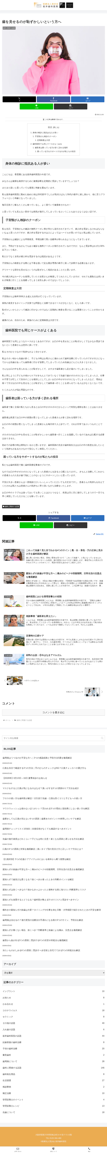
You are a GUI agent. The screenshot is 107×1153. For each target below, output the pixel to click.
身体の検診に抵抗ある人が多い (45, 133)
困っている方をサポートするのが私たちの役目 (56, 151)
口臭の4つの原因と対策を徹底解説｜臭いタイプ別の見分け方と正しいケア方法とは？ (43, 849)
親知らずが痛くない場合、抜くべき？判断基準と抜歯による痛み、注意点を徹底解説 (42, 930)
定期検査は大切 (43, 140)
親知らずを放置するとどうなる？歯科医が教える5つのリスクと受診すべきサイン (41, 900)
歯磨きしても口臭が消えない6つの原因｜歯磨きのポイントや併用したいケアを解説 (42, 819)
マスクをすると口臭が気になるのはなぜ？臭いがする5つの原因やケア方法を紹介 (41, 788)
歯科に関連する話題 (12, 506)
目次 (50, 127)
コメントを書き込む (53, 712)
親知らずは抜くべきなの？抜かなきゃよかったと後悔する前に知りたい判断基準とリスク (44, 890)
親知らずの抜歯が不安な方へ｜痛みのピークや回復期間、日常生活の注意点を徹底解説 (43, 869)
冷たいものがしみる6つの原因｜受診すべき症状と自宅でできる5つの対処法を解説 (41, 950)
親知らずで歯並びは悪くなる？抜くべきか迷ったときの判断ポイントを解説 (38, 879)
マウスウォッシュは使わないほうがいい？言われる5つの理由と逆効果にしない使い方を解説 (46, 808)
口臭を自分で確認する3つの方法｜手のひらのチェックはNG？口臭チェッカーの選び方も (44, 768)
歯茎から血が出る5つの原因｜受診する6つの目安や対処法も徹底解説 (35, 940)
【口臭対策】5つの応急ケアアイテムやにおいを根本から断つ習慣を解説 (37, 859)
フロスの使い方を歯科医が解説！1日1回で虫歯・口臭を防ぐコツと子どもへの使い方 (42, 798)
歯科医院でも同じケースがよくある (47, 144)
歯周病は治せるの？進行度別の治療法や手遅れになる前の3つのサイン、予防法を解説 (43, 920)
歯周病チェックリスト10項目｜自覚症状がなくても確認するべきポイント (37, 829)
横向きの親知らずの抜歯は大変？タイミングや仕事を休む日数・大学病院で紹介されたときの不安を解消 (52, 910)
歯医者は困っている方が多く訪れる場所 (51, 148)
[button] (70, 106)
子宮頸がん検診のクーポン (46, 136)
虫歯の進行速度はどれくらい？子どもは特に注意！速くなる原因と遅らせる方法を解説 (43, 839)
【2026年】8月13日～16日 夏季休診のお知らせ (25, 778)
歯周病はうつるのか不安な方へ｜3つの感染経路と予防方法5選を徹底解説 (37, 758)
